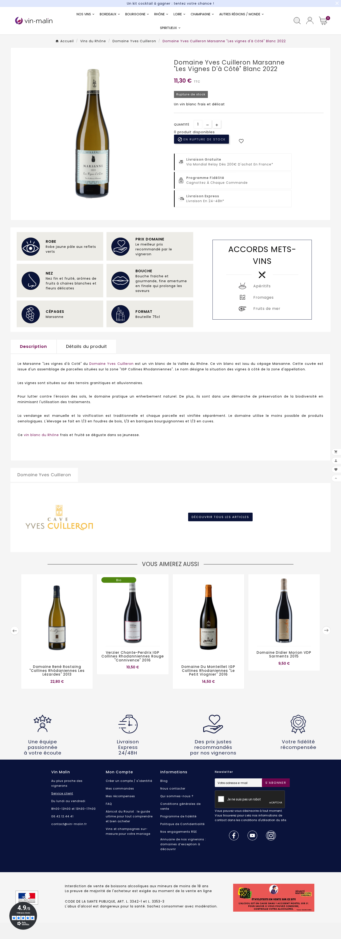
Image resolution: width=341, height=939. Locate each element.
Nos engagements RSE (178, 832)
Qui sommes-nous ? (176, 796)
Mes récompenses (120, 796)
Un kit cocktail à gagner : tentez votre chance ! (170, 3)
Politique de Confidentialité (182, 824)
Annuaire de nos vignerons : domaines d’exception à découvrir (183, 844)
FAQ (109, 804)
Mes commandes (120, 788)
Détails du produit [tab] (86, 346)
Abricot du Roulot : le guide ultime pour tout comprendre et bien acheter (129, 816)
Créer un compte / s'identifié (129, 781)
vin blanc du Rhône (41, 435)
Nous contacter (172, 788)
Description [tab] (33, 346)
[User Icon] (309, 20)
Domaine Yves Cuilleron (111, 363)
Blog (164, 781)
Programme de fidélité (178, 816)
